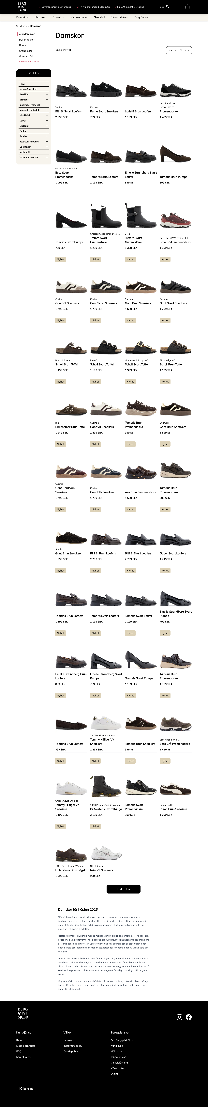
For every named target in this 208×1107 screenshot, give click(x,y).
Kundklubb (117, 1045)
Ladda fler (123, 889)
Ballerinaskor (27, 39)
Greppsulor (25, 50)
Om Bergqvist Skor (122, 1040)
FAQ (18, 1051)
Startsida (21, 26)
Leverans (69, 1040)
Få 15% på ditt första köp (130, 6)
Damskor (35, 26)
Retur (19, 1040)
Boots (22, 45)
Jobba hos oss (119, 1057)
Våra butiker (118, 1068)
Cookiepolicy (71, 1051)
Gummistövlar (27, 56)
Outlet (114, 1073)
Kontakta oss (24, 1057)
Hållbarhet (117, 1051)
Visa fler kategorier (29, 61)
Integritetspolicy (73, 1045)
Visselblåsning (119, 1062)
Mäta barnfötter (25, 1045)
